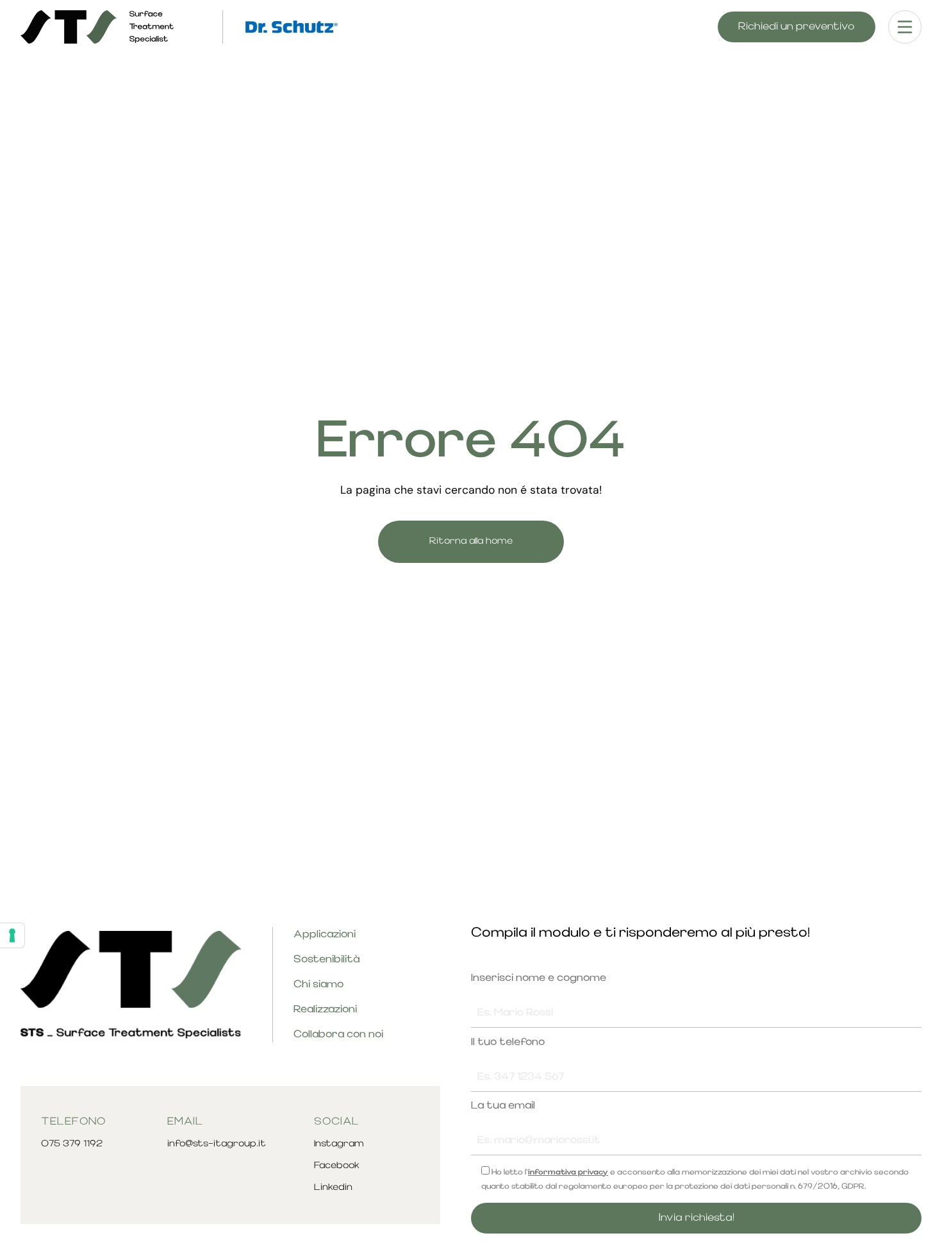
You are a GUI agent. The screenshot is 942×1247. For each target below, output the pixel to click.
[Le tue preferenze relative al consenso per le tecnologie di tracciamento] (12, 935)
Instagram (339, 1144)
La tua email (503, 1106)
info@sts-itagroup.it (216, 1144)
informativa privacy (568, 1172)
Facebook (336, 1166)
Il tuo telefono (508, 1042)
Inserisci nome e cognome (538, 978)
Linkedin (333, 1188)
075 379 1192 (72, 1144)
